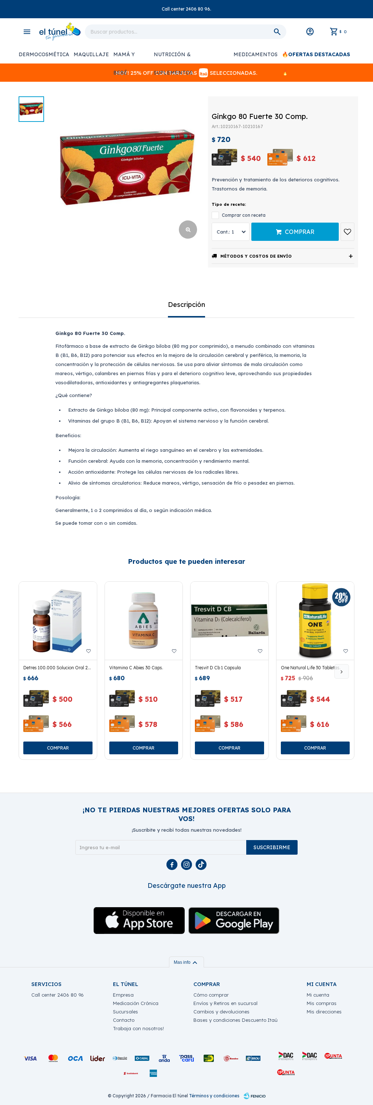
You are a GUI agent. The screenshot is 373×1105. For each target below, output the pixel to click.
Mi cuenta (318, 995)
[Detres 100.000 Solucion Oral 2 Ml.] (58, 621)
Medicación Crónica (135, 1003)
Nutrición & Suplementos (173, 57)
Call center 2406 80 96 (57, 995)
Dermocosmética (44, 54)
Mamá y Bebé (124, 57)
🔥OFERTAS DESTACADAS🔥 (316, 57)
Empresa (123, 995)
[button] (342, 671)
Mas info (186, 962)
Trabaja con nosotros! (138, 1028)
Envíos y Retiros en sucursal (225, 1003)
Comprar (299, 231)
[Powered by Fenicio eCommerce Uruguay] (255, 1095)
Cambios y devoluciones (221, 1011)
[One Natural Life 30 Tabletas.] (315, 621)
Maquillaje (91, 54)
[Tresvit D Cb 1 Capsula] (229, 621)
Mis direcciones (324, 1011)
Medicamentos (255, 54)
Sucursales (125, 1011)
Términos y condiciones (214, 1095)
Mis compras (322, 1003)
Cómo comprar (211, 995)
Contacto (123, 1020)
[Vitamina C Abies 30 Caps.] (144, 621)
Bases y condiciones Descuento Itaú (235, 1020)
